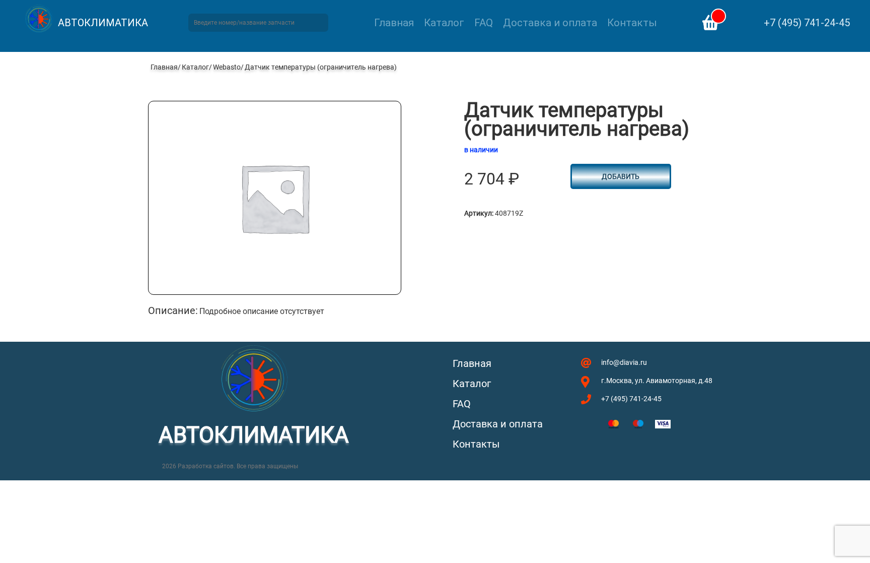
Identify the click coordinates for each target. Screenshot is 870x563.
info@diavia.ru (624, 362)
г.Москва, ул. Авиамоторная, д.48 (656, 381)
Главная (394, 23)
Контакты (632, 23)
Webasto (227, 67)
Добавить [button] (620, 176)
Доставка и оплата (550, 23)
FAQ (483, 23)
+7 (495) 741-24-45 (807, 23)
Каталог (444, 23)
